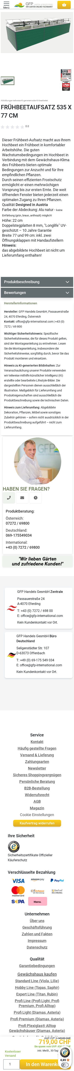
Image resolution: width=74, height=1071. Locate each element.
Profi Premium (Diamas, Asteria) (37, 1019)
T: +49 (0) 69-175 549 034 (35, 660)
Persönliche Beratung (37, 781)
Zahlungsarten (37, 761)
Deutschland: (16, 530)
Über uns (37, 921)
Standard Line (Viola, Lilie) (37, 981)
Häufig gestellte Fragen (37, 748)
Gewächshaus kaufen (37, 974)
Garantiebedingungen (37, 966)
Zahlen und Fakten (37, 934)
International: (16, 542)
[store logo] (33, 4)
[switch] (65, 1065)
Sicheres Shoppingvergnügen (37, 775)
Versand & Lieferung (37, 755)
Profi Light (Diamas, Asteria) (37, 1012)
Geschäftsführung (37, 927)
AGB (37, 801)
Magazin (37, 808)
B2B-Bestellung (37, 788)
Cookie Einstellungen (37, 815)
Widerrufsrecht (37, 795)
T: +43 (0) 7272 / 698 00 (35, 611)
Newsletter (37, 768)
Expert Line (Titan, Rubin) (37, 994)
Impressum (37, 940)
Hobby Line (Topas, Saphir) (37, 987)
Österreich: (14, 518)
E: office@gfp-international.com (40, 616)
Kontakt (37, 742)
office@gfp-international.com (34, 321)
